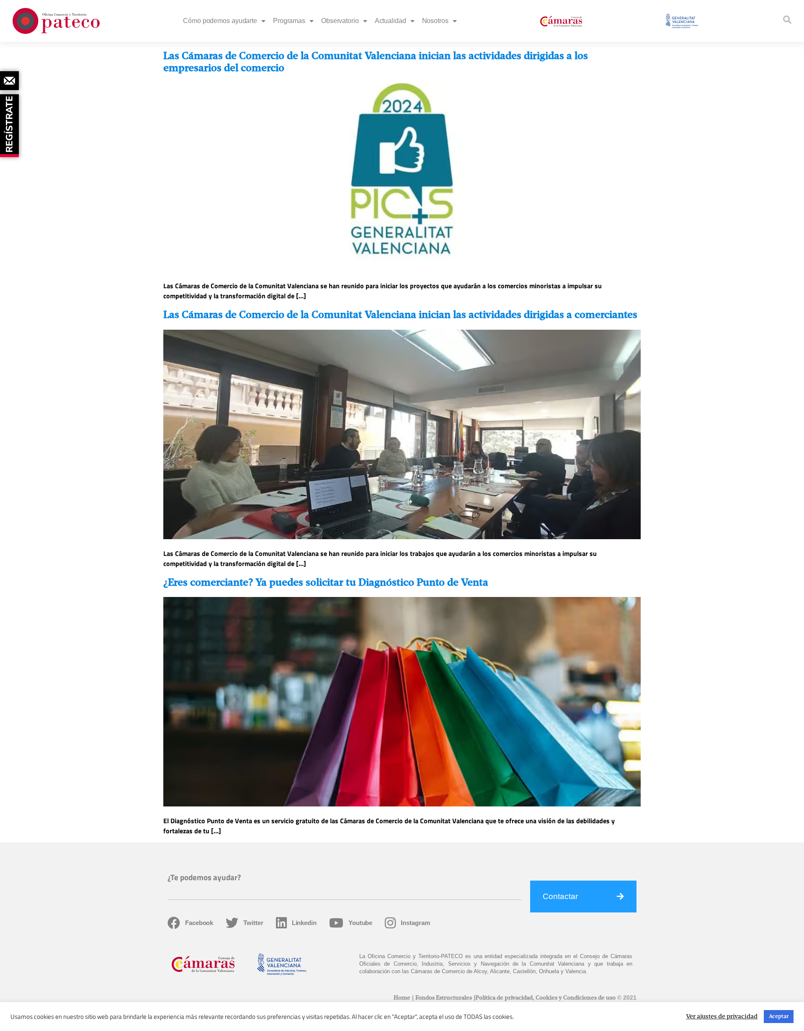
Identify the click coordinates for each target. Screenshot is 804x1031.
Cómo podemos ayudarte (220, 20)
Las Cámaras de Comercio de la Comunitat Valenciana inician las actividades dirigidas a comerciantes (400, 315)
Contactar (560, 896)
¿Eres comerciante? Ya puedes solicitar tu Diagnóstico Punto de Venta (325, 583)
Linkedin (304, 922)
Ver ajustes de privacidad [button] (722, 1017)
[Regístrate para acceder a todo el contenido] (10, 122)
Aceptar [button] (779, 1016)
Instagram (415, 922)
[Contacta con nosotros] (9, 80)
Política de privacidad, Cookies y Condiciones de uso (545, 998)
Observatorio (340, 20)
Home (402, 998)
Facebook (199, 922)
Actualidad (390, 20)
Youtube (360, 922)
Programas (289, 20)
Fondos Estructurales (443, 998)
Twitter (253, 922)
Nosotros (435, 20)
